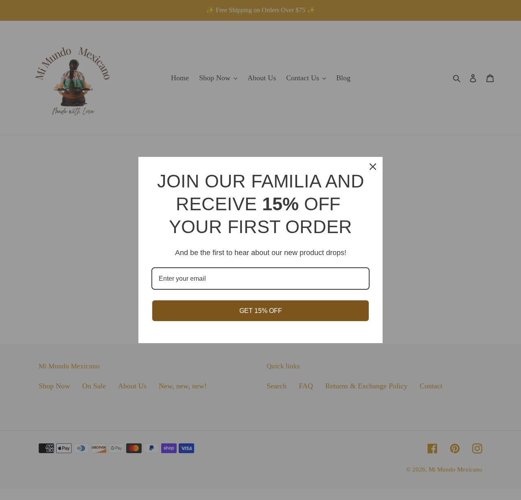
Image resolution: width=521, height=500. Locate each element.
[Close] (373, 166)
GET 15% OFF (260, 310)
